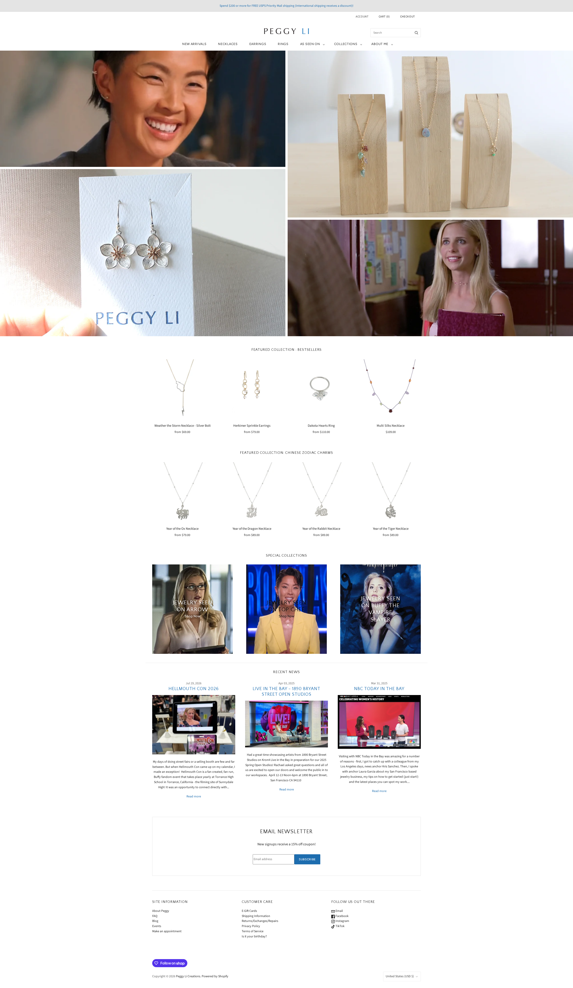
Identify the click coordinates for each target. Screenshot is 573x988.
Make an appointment (167, 931)
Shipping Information (256, 916)
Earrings (257, 44)
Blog (155, 921)
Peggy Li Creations (188, 976)
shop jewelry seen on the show (430, 282)
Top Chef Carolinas (143, 108)
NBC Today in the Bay (379, 688)
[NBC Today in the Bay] (379, 722)
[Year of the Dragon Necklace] (252, 492)
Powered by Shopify (215, 976)
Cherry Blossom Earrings (142, 252)
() (384, 17)
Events (156, 926)
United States (400, 976)
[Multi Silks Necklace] (390, 389)
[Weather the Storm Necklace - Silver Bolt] (182, 389)
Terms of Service (252, 931)
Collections (345, 44)
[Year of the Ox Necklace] (182, 492)
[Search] (416, 32)
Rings (283, 44)
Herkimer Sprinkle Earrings (251, 425)
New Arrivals (194, 44)
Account (362, 17)
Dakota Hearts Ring (321, 425)
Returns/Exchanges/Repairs (260, 921)
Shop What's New (430, 134)
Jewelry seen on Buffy (430, 274)
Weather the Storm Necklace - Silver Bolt (182, 425)
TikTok (339, 926)
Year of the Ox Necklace (182, 528)
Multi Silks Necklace (390, 425)
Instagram (342, 921)
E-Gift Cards (249, 911)
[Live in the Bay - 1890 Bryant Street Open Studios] (286, 724)
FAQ (154, 916)
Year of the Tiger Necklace (390, 528)
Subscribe (307, 859)
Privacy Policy (251, 926)
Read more (193, 796)
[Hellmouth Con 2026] (193, 724)
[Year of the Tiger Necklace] (390, 492)
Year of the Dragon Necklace (252, 528)
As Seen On (310, 44)
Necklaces (227, 44)
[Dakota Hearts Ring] (321, 389)
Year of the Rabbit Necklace (321, 528)
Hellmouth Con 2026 (194, 688)
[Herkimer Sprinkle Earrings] (252, 389)
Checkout (407, 17)
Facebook (342, 916)
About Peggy (160, 911)
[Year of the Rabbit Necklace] (321, 492)
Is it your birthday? (254, 936)
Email (339, 911)
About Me (379, 44)
